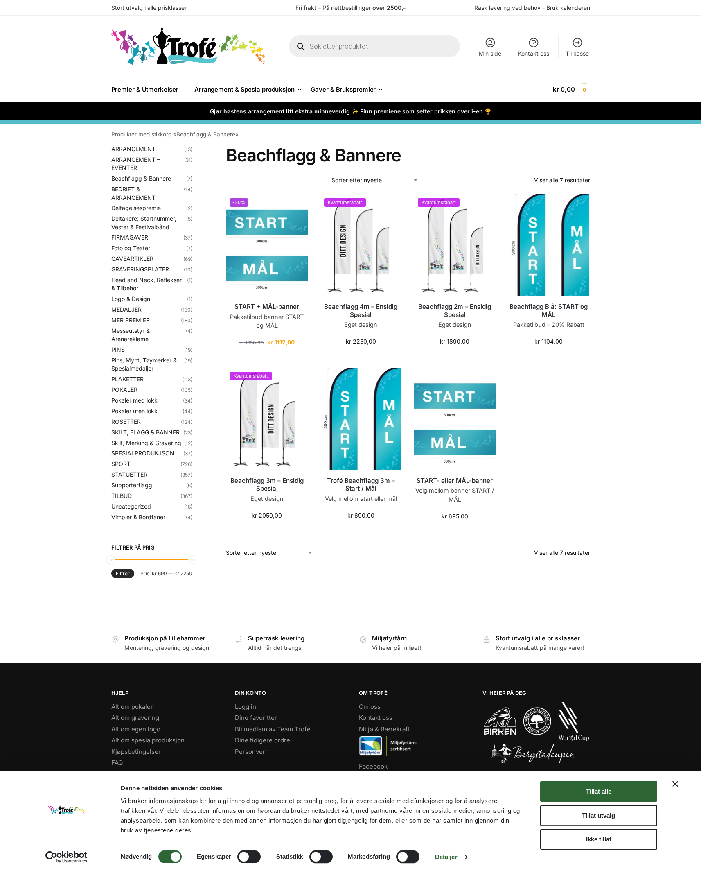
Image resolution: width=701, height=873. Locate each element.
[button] (571, 89)
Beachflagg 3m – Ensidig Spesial (267, 485)
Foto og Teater (130, 247)
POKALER (124, 389)
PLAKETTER (127, 378)
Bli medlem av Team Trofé (273, 729)
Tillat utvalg (598, 815)
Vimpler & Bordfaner (138, 516)
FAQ (117, 763)
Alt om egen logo (135, 729)
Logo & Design (130, 298)
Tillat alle (598, 791)
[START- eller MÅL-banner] (455, 419)
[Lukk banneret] (675, 784)
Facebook (373, 766)
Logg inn (247, 706)
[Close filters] (194, 149)
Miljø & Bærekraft (384, 729)
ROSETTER (126, 421)
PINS (118, 349)
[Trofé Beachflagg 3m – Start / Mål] (361, 419)
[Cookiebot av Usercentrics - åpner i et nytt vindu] (66, 857)
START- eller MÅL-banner (455, 480)
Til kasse (577, 53)
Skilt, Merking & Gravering (146, 442)
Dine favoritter (256, 717)
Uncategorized (131, 506)
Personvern (252, 751)
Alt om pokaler (132, 706)
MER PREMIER (130, 320)
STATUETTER (129, 474)
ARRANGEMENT (133, 148)
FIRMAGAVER (129, 237)
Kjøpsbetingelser (136, 751)
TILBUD (121, 495)
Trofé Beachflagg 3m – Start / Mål (361, 485)
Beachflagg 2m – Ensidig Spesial (454, 311)
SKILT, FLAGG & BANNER (145, 432)
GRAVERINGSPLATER (140, 269)
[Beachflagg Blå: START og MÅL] (549, 245)
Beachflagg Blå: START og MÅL (548, 311)
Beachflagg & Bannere (141, 178)
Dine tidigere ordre (262, 740)
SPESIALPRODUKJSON (142, 453)
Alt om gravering (135, 717)
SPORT (121, 463)
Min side (490, 53)
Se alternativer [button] (266, 359)
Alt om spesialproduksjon (148, 740)
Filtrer (123, 573)
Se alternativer (360, 532)
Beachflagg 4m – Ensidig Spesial (360, 311)
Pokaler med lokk (134, 400)
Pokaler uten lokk (134, 410)
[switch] (249, 856)
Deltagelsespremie (136, 207)
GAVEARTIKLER (132, 258)
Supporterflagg (131, 485)
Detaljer (446, 856)
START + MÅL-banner (266, 306)
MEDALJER (126, 309)
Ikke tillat (598, 839)
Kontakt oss (533, 53)
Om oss (370, 706)
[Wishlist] (295, 206)
